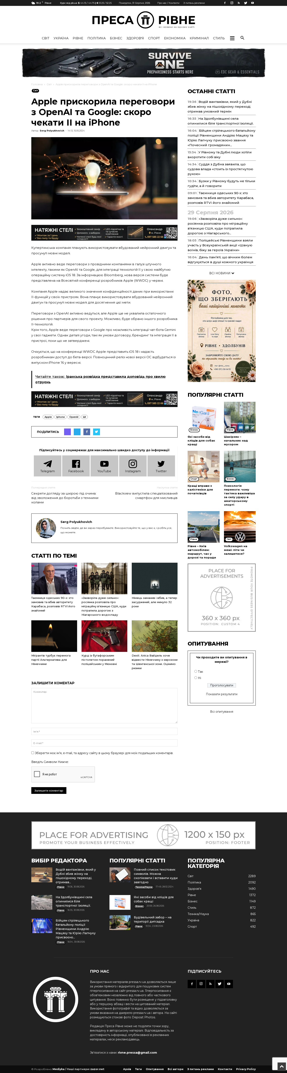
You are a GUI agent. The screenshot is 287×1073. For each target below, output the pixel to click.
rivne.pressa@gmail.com (137, 1052)
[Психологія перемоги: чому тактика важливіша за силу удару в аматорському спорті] (240, 466)
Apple (48, 416)
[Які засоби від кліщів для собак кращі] (204, 417)
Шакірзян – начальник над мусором (236, 440)
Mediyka (59, 1069)
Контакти (225, 1069)
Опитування (155, 1069)
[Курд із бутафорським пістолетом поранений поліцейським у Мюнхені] (104, 636)
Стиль (219, 38)
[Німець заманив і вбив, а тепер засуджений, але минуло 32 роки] (155, 578)
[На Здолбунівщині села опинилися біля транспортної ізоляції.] (41, 902)
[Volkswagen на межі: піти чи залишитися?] (240, 527)
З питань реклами (194, 2)
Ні (199, 678)
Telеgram (47, 471)
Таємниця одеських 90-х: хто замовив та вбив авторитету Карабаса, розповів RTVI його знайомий (221, 198)
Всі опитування (221, 712)
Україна (61, 38)
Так (200, 672)
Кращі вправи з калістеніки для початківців (200, 489)
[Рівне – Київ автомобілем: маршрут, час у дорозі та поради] (204, 527)
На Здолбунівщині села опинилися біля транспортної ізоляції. (74, 901)
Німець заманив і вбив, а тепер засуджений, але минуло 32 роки (154, 602)
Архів (127, 1069)
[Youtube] (252, 3)
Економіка (175, 38)
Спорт (154, 38)
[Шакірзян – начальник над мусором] (240, 417)
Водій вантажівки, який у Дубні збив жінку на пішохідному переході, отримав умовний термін (220, 106)
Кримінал (199, 38)
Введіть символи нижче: (50, 762)
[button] (232, 38)
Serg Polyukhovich (52, 130)
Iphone (60, 416)
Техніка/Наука (198, 914)
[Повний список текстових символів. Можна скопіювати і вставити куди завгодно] (119, 874)
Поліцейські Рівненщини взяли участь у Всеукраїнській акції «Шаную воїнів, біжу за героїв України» (220, 245)
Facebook (76, 471)
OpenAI (73, 416)
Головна (37, 84)
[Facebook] (225, 3)
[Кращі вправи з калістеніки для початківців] (204, 466)
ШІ (84, 416)
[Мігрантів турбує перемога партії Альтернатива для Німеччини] (54, 636)
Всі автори (175, 1069)
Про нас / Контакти (168, 2)
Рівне (78, 38)
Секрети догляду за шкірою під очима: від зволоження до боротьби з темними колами (64, 497)
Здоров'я (135, 38)
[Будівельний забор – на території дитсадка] (119, 922)
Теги (138, 1069)
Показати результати (221, 694)
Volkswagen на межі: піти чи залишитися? (235, 549)
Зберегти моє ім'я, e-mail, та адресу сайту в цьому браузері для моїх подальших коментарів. (104, 753)
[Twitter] (245, 3)
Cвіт (45, 38)
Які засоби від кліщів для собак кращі (201, 440)
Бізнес (116, 38)
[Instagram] (232, 3)
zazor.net (97, 1069)
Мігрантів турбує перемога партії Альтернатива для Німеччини (51, 660)
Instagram (133, 471)
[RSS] (239, 3)
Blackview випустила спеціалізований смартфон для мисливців (146, 495)
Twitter (161, 471)
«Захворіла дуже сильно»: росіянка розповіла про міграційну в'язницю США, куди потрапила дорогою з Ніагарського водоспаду (104, 606)
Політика (96, 38)
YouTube (104, 471)
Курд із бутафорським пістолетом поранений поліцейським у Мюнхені (99, 660)
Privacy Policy (246, 1069)
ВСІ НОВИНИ (220, 273)
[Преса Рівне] (143, 20)
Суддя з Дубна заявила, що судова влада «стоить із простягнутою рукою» (220, 169)
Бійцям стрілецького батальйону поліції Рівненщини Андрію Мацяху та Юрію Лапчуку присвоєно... (76, 929)
